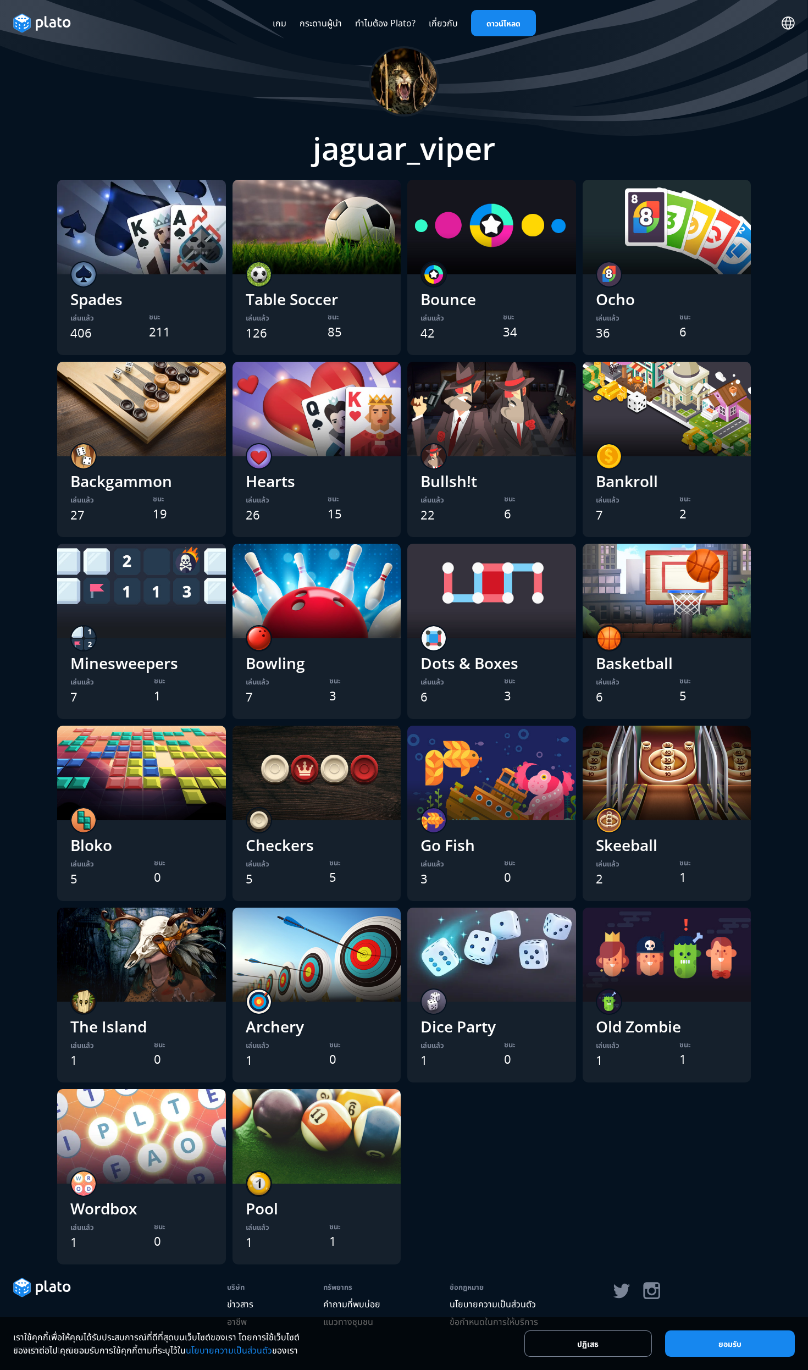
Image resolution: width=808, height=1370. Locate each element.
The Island (108, 1026)
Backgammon (121, 481)
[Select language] (788, 23)
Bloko (91, 845)
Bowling (275, 663)
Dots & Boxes (469, 663)
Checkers (280, 845)
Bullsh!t (448, 481)
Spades (96, 299)
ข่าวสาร (240, 1304)
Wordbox (103, 1208)
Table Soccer (292, 299)
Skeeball (626, 845)
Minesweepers (124, 663)
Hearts (270, 481)
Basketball (634, 663)
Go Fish (447, 845)
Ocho (615, 299)
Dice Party (458, 1026)
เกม (279, 23)
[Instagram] (652, 1291)
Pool (262, 1208)
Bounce (448, 299)
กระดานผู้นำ (321, 23)
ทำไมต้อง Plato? (385, 23)
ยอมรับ (729, 1344)
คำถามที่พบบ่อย (351, 1304)
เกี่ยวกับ (443, 23)
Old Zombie (638, 1026)
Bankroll (627, 481)
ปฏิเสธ (588, 1344)
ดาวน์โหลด (503, 23)
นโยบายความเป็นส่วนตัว (493, 1304)
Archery (275, 1026)
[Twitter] (621, 1291)
